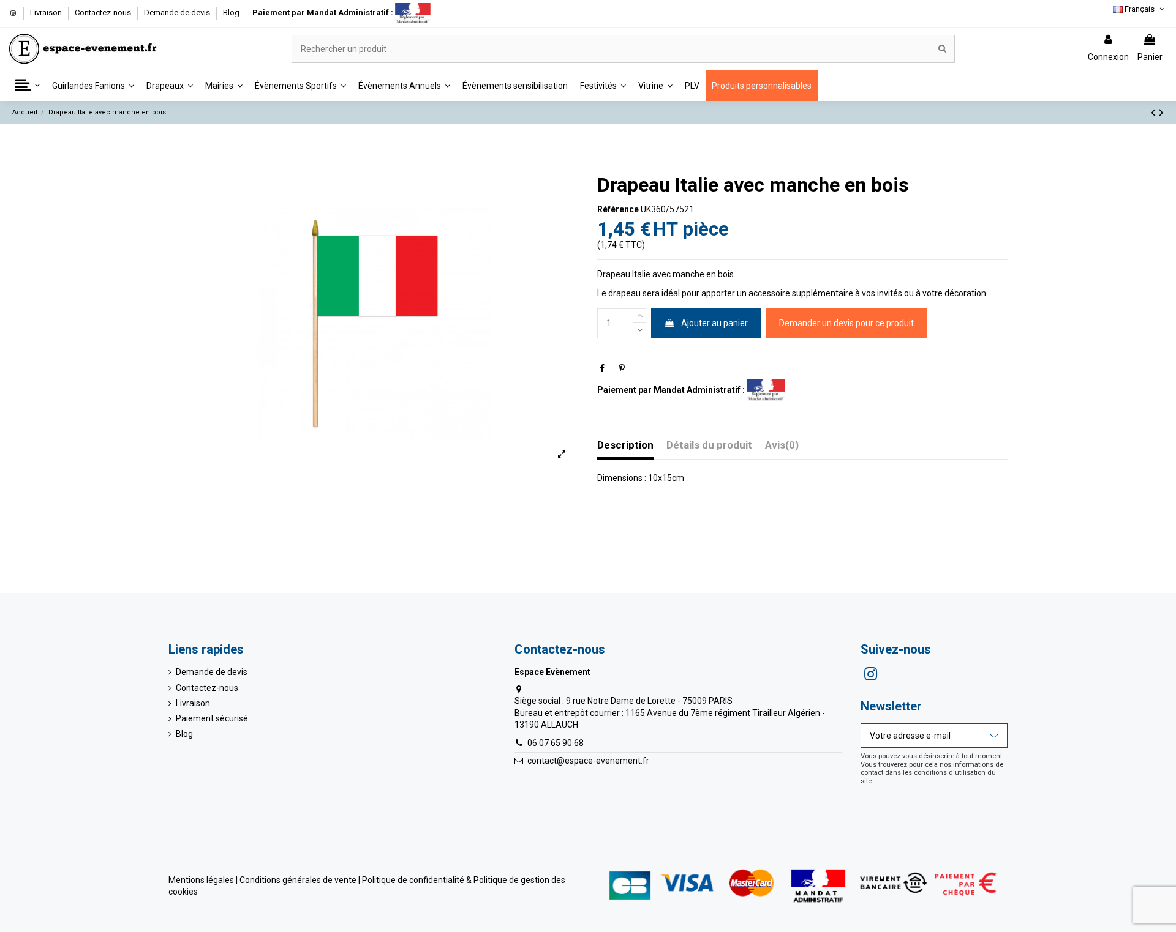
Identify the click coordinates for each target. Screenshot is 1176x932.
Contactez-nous (104, 12)
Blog (231, 12)
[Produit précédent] (1155, 112)
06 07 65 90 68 (555, 743)
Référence (618, 209)
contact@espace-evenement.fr (588, 761)
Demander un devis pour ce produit (846, 322)
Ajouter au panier (714, 322)
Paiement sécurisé (212, 718)
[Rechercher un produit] (942, 48)
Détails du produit (709, 445)
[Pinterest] (622, 368)
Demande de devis (178, 12)
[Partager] (602, 368)
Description (625, 445)
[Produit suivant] (1161, 112)
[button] (27, 85)
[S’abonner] (994, 735)
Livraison (47, 12)
